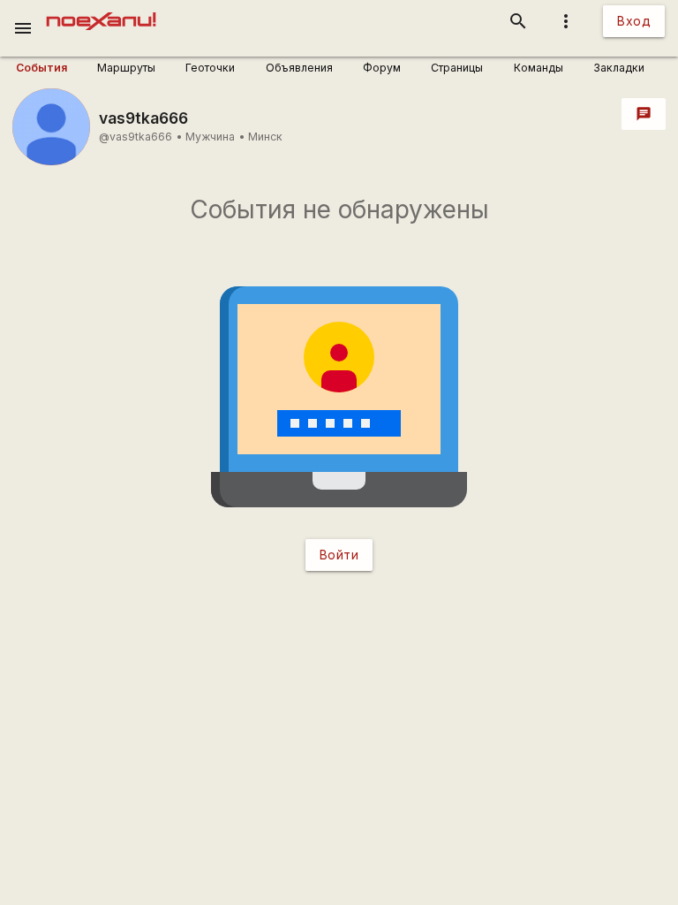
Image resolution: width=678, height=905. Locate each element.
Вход (634, 20)
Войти (339, 554)
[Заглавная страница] (101, 12)
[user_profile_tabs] (50, 68)
